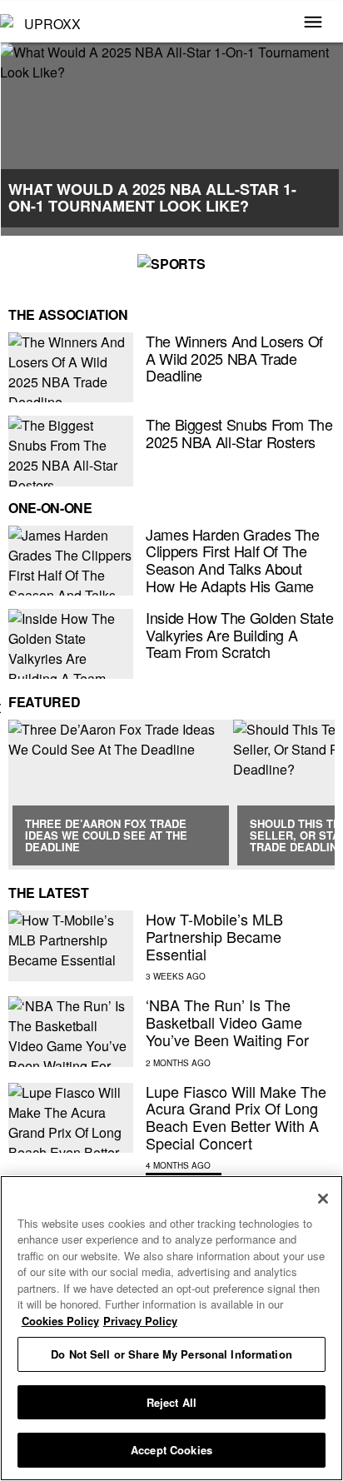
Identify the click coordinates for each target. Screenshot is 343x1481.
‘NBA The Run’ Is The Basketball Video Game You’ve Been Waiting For (227, 1022)
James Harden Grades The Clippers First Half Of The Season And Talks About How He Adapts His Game (233, 559)
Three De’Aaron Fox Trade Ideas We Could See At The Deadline (106, 835)
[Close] (323, 1198)
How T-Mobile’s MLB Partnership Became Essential (214, 936)
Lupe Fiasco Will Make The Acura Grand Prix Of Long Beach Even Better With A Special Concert (236, 1117)
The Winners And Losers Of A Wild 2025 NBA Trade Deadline (234, 358)
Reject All (171, 1402)
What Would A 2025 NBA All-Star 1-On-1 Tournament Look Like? (152, 197)
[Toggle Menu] (313, 23)
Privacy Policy (140, 1321)
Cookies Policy (60, 1321)
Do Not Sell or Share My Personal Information (171, 1354)
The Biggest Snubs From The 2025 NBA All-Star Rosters (239, 432)
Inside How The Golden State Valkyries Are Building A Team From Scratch (239, 634)
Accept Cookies (171, 1450)
